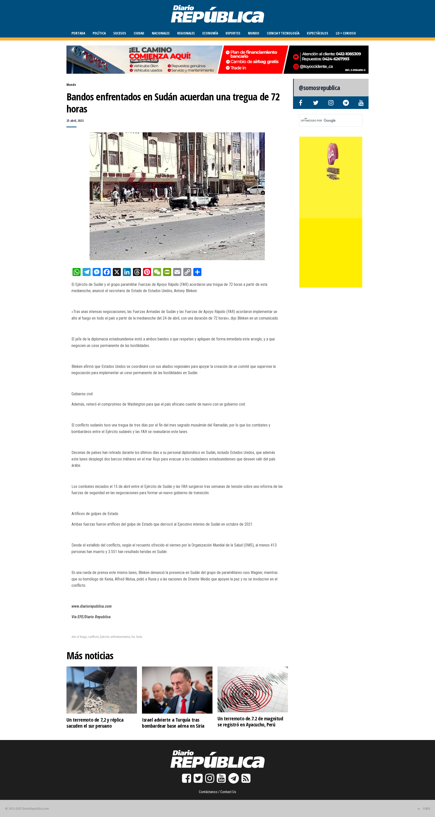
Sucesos (119, 33)
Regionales (186, 33)
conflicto (93, 637)
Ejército (104, 637)
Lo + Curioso (346, 33)
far (133, 637)
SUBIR (426, 808)
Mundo (253, 33)
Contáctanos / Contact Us (217, 792)
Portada (78, 33)
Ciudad (139, 33)
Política (99, 33)
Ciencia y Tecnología (283, 33)
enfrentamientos (120, 637)
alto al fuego (79, 637)
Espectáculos (317, 33)
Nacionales (161, 33)
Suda (139, 637)
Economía (210, 33)
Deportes (233, 33)
